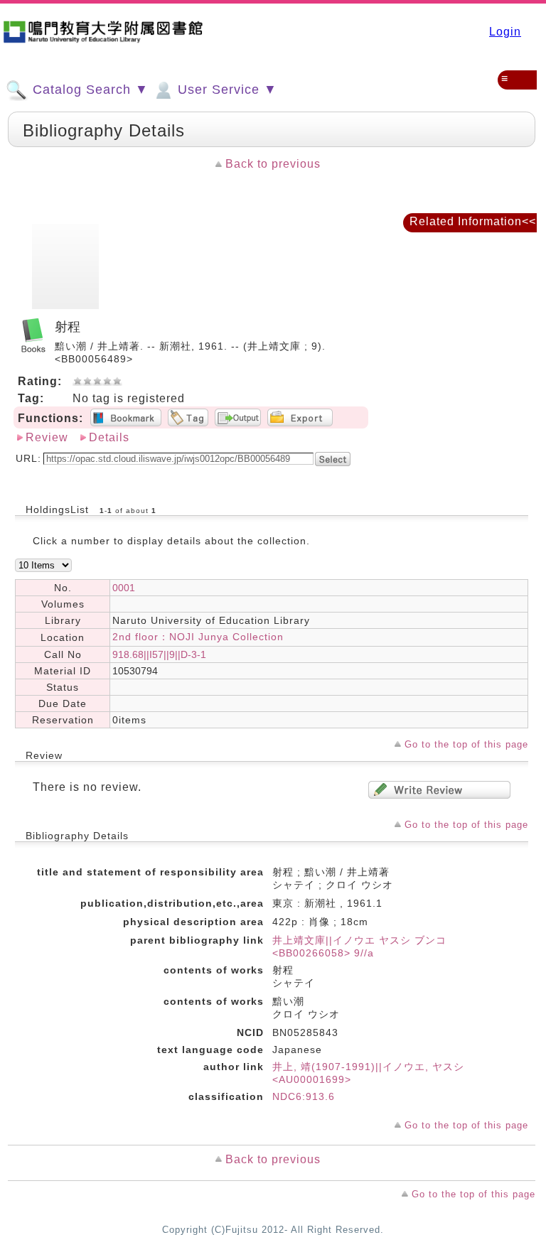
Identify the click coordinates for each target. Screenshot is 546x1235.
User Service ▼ (225, 89)
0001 (123, 587)
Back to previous (273, 164)
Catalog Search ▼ (88, 89)
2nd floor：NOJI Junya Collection (198, 636)
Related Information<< (473, 221)
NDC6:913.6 (303, 1096)
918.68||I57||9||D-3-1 (159, 654)
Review (47, 437)
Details (109, 437)
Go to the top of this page (466, 744)
